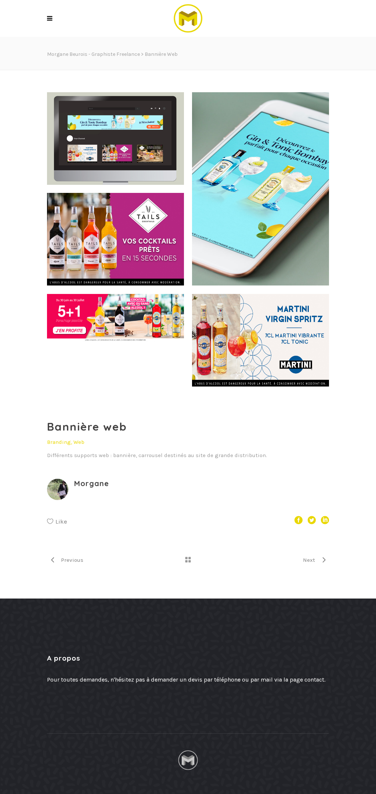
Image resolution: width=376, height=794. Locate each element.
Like (61, 521)
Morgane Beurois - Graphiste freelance (93, 54)
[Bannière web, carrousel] (115, 147)
